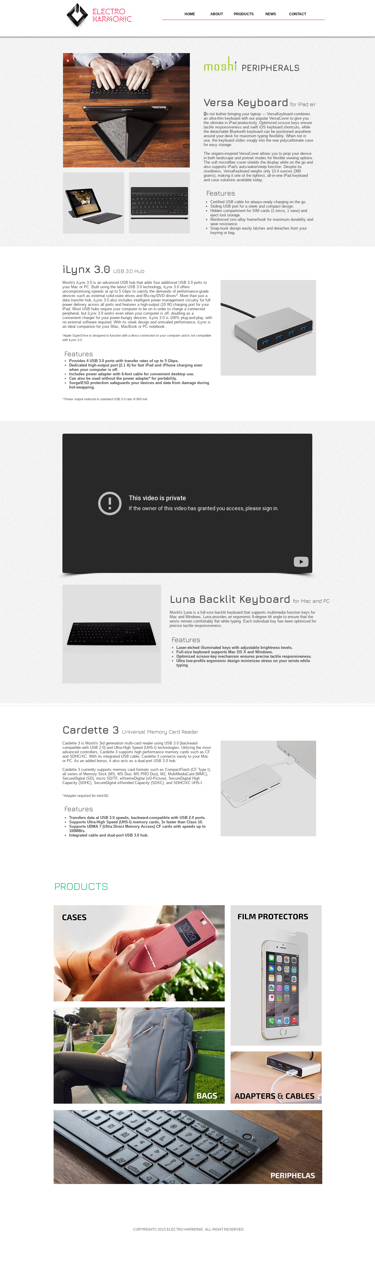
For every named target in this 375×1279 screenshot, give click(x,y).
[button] (243, 16)
